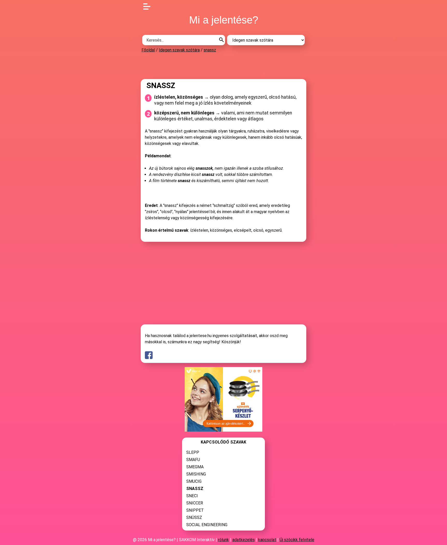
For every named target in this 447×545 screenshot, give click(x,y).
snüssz (194, 517)
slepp (192, 452)
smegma (195, 466)
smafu (193, 459)
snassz (210, 50)
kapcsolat (267, 539)
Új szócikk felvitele (297, 539)
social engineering (206, 524)
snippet (195, 510)
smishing (196, 474)
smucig (194, 481)
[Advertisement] (223, 65)
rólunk (223, 539)
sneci (192, 495)
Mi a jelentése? (223, 20)
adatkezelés (243, 539)
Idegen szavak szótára (179, 50)
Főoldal (148, 50)
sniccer (194, 503)
